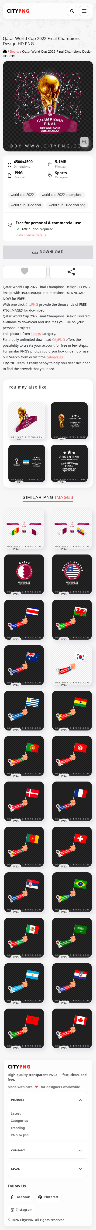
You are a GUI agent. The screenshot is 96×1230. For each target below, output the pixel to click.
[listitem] (20, 1197)
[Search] (72, 11)
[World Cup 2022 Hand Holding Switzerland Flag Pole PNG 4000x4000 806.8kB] (72, 847)
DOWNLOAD (52, 252)
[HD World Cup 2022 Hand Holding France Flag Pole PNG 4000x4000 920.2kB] (72, 801)
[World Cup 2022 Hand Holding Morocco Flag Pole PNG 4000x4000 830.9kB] (24, 1028)
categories (55, 357)
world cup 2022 (22, 195)
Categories (19, 1121)
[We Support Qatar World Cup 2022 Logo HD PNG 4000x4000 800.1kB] (24, 574)
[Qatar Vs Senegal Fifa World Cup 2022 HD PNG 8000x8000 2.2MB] (24, 529)
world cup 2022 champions (62, 195)
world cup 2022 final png (67, 205)
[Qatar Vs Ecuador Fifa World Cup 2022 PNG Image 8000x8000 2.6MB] (72, 529)
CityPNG (31, 304)
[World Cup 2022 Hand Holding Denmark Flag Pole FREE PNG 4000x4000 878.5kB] (24, 801)
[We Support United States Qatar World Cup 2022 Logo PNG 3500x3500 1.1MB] (72, 574)
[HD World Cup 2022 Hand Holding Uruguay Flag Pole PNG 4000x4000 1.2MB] (24, 711)
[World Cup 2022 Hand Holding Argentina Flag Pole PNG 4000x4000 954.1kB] (24, 983)
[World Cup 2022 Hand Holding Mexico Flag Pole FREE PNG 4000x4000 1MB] (24, 938)
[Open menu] (84, 11)
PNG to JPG (20, 1135)
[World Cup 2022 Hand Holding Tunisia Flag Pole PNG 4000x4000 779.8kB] (72, 756)
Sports (61, 172)
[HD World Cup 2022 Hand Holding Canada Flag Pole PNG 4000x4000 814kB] (72, 1028)
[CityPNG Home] (18, 11)
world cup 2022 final (26, 205)
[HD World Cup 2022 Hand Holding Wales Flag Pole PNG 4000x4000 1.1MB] (72, 620)
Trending (18, 1128)
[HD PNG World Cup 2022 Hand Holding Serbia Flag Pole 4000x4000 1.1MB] (24, 892)
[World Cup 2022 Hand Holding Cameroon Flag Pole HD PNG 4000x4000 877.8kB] (24, 847)
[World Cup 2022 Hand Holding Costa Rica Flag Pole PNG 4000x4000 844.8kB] (24, 620)
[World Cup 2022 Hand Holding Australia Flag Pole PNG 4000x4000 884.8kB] (24, 665)
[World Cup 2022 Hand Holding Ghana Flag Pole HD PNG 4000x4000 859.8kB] (72, 711)
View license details (31, 235)
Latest (16, 1113)
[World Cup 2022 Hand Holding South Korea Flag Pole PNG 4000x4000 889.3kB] (72, 665)
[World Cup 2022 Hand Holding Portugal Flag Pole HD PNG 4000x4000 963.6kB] (24, 756)
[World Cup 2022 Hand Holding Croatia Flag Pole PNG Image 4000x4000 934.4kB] (72, 983)
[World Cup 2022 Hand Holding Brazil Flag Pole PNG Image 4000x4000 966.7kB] (72, 892)
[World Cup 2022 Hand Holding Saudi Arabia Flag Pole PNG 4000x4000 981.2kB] (72, 938)
